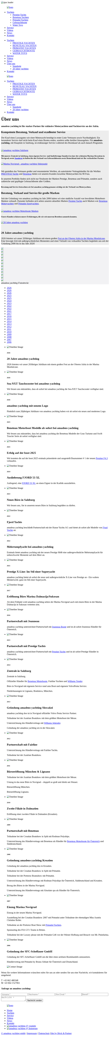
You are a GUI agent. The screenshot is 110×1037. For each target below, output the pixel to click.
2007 (9, 339)
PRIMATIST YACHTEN (24, 48)
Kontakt (10, 35)
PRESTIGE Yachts (9, 174)
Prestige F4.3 (102, 458)
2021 (9, 311)
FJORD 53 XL (29, 483)
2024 (9, 301)
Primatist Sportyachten (28, 203)
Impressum (32, 1033)
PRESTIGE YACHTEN (24, 43)
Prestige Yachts (19, 15)
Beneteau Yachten (21, 17)
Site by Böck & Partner (61, 1033)
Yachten (10, 12)
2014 (9, 321)
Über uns (11, 63)
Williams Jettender (52, 723)
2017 (9, 313)
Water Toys (18, 25)
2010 (9, 332)
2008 (9, 337)
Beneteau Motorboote (37, 681)
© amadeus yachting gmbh (13, 1033)
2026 (9, 288)
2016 (9, 316)
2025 (9, 295)
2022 (9, 306)
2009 (9, 334)
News (9, 33)
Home (9, 1010)
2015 (9, 319)
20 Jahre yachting (21, 69)
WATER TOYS (20, 53)
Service (10, 27)
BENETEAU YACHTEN (25, 45)
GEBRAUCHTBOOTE (24, 50)
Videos (10, 30)
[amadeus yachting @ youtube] (21, 1026)
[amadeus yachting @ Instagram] (22, 1028)
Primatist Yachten (20, 20)
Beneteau (27, 174)
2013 (9, 324)
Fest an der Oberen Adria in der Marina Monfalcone (81, 238)
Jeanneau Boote (59, 627)
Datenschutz (44, 1033)
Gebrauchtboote (20, 22)
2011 (9, 329)
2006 (9, 342)
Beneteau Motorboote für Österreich (83, 841)
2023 (9, 303)
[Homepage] (10, 7)
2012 (9, 326)
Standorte (17, 66)
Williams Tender (75, 681)
